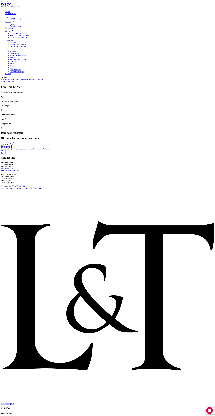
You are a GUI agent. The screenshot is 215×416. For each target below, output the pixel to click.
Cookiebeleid (29, 188)
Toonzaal (13, 58)
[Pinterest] (5, 4)
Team (9, 2)
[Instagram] (3, 4)
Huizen (12, 24)
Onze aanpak (14, 53)
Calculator (13, 62)
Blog (11, 68)
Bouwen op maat (16, 33)
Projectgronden (15, 70)
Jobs (12, 2)
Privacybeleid (19, 188)
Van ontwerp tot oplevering (19, 35)
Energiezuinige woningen (19, 37)
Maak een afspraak (7, 143)
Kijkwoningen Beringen (18, 60)
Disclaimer (38, 188)
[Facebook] (1, 4)
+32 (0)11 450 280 (7, 168)
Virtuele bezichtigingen (18, 44)
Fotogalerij (13, 42)
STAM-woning (15, 19)
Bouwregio (14, 51)
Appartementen (15, 26)
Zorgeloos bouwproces (18, 56)
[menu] (2, 8)
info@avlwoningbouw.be (10, 170)
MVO (12, 66)
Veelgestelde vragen (17, 72)
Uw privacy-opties (7, 188)
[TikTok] (10, 4)
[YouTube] (8, 4)
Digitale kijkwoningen (18, 46)
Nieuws (4, 2)
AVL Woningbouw (21, 186)
